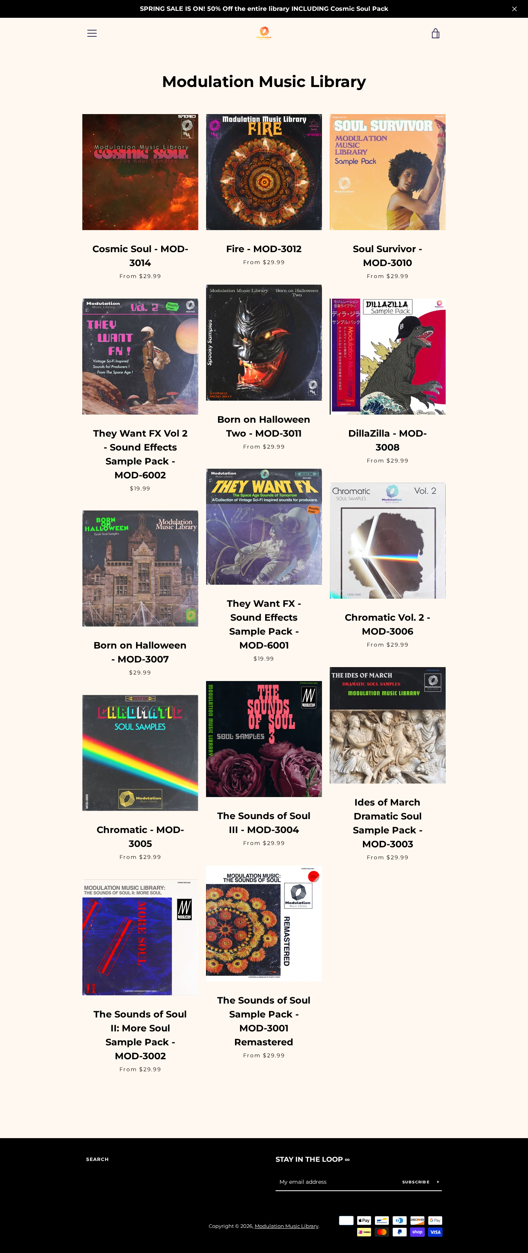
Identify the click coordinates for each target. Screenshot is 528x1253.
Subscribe (417, 1182)
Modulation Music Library (287, 1226)
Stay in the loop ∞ (313, 1159)
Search (97, 1159)
